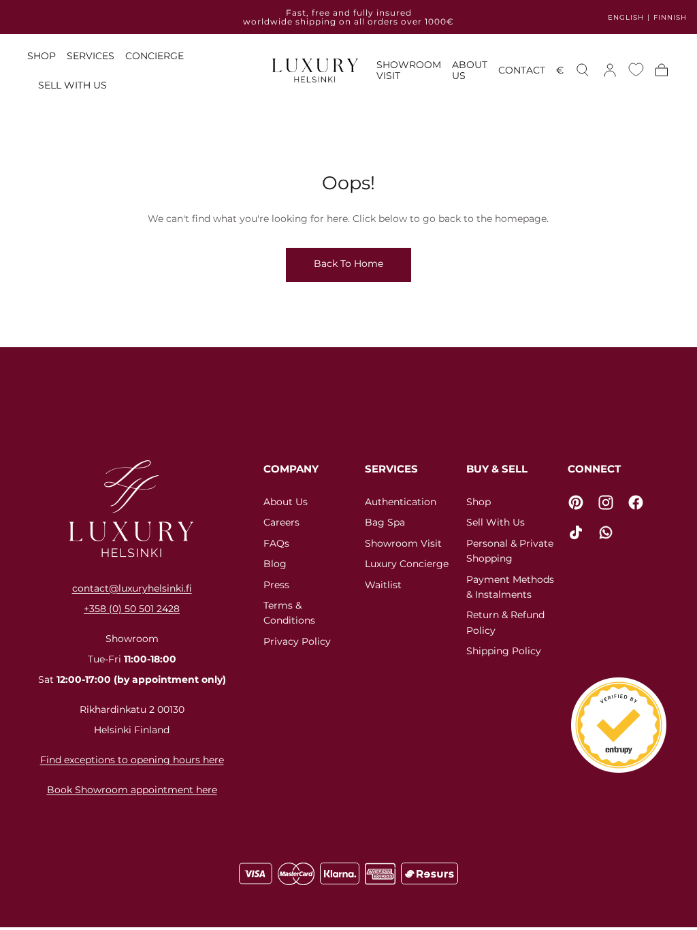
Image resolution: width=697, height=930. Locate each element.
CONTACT (521, 70)
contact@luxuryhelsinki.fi (132, 588)
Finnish (670, 17)
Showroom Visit (403, 543)
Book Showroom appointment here (132, 790)
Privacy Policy (297, 641)
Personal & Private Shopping (509, 550)
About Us (285, 502)
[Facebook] (636, 502)
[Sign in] (610, 70)
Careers (281, 522)
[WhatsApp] (606, 532)
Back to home (348, 263)
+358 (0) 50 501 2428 (132, 609)
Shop (478, 502)
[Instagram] (606, 502)
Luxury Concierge (407, 564)
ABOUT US (469, 70)
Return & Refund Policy (505, 622)
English (626, 17)
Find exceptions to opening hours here (132, 760)
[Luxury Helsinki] (131, 508)
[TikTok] (576, 532)
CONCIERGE (154, 56)
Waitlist (383, 585)
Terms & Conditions (289, 612)
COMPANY (291, 468)
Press (276, 585)
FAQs (276, 543)
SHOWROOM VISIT (408, 70)
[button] (560, 72)
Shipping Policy (503, 651)
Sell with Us (495, 522)
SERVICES (90, 56)
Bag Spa (385, 522)
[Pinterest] (576, 502)
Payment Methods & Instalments (510, 586)
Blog (275, 564)
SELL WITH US (72, 85)
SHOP (41, 56)
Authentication (400, 502)
